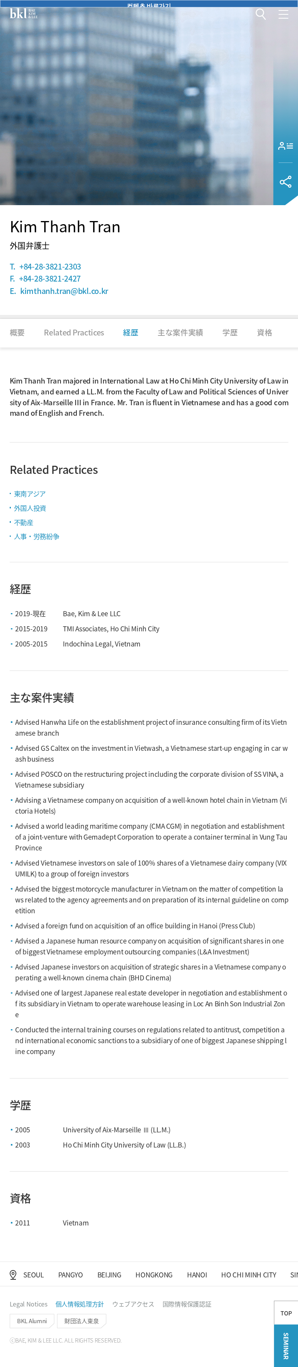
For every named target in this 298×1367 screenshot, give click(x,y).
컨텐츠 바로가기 (149, 4)
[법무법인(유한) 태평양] (24, 13)
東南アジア (30, 493)
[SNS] (285, 181)
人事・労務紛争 (36, 536)
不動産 (23, 522)
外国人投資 (30, 508)
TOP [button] (286, 1313)
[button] (261, 14)
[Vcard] (285, 145)
